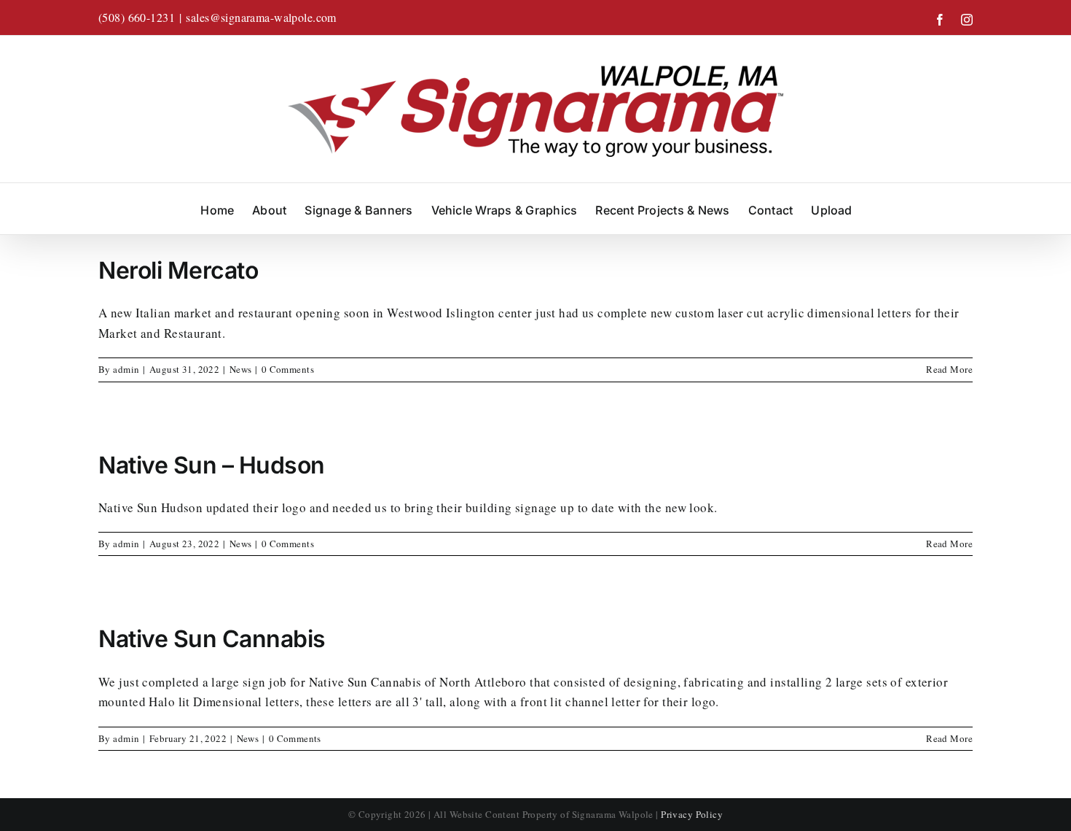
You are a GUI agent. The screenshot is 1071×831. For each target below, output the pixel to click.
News (241, 369)
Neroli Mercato (178, 270)
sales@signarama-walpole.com (261, 17)
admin (126, 369)
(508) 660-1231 (136, 17)
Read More (949, 369)
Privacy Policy (692, 814)
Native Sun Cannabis (212, 639)
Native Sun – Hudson (211, 465)
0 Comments (288, 369)
